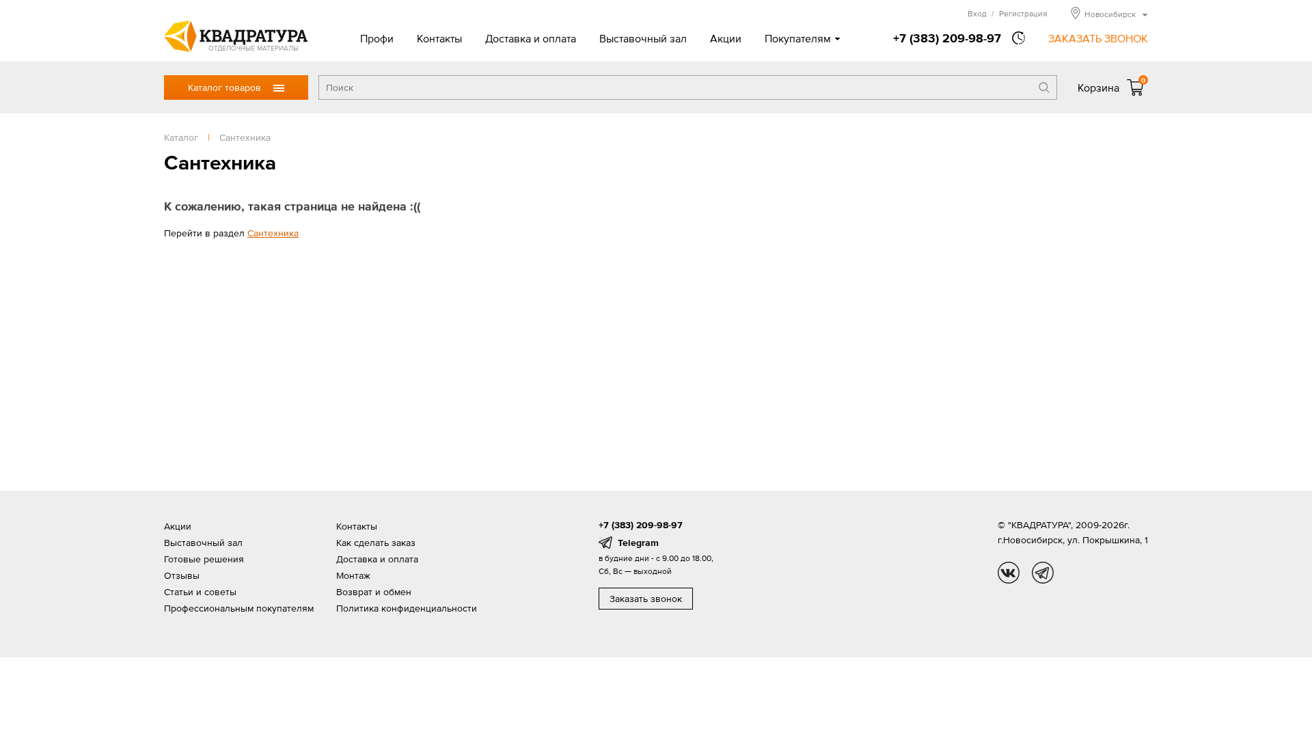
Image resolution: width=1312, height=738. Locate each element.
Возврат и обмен (373, 591)
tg (1043, 573)
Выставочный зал (643, 38)
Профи (377, 38)
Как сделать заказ (375, 542)
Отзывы (182, 575)
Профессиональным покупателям (239, 608)
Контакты (439, 38)
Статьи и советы (200, 591)
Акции (725, 38)
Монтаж (353, 575)
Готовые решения (204, 559)
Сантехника (273, 233)
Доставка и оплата (530, 38)
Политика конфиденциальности (406, 608)
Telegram (638, 542)
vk (1009, 573)
